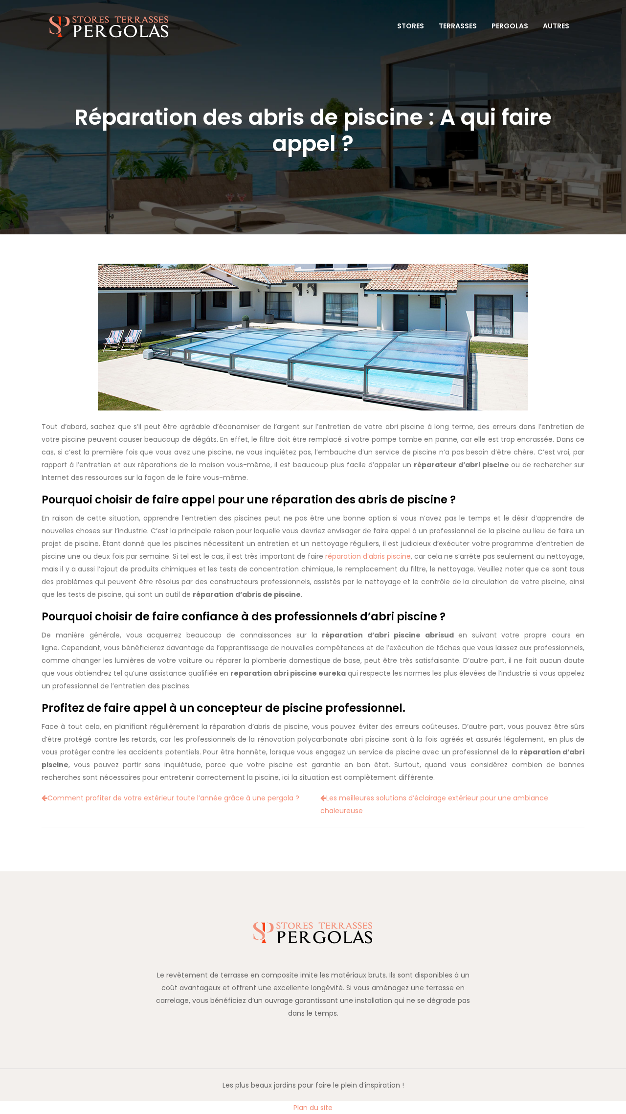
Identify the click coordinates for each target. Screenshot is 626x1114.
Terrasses (458, 26)
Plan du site (313, 1108)
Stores (410, 26)
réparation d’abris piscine (368, 556)
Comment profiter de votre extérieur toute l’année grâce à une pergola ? (173, 798)
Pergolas (510, 26)
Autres (556, 26)
